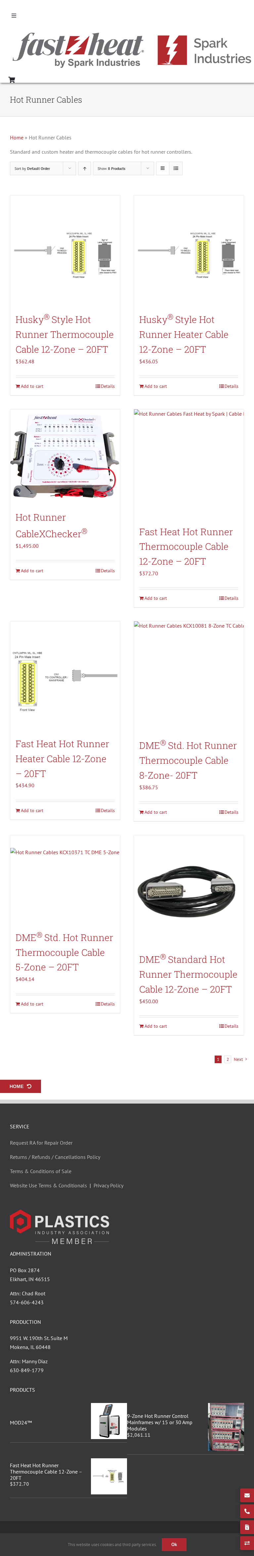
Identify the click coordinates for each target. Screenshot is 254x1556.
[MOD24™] (109, 1407)
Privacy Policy (108, 1185)
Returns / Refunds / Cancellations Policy (55, 1157)
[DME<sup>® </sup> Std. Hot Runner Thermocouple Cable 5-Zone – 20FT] (65, 879)
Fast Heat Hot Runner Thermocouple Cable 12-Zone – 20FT (186, 547)
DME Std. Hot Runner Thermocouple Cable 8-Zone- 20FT (188, 760)
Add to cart (32, 386)
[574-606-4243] (247, 1511)
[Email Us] (247, 1495)
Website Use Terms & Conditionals (50, 1185)
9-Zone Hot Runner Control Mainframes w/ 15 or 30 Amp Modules (159, 1422)
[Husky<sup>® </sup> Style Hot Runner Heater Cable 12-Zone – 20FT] (189, 250)
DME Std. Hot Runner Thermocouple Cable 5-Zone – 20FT (64, 952)
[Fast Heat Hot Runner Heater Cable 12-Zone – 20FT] (65, 676)
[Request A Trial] (247, 1543)
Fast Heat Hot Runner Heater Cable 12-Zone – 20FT (62, 759)
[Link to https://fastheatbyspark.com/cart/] (11, 80)
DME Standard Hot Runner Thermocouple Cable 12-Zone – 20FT (188, 974)
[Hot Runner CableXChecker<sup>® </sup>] (65, 457)
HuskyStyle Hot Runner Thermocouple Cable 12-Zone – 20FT (65, 334)
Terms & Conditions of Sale (40, 1171)
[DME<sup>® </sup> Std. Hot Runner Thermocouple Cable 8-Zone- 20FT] (189, 676)
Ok (174, 1544)
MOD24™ (21, 1422)
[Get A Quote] (247, 1527)
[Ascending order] (84, 168)
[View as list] (175, 168)
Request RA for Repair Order (41, 1142)
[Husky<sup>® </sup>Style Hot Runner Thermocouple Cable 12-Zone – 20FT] (65, 250)
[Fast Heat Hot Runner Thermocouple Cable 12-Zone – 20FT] (189, 464)
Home (16, 137)
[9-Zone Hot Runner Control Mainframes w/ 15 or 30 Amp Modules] (226, 1407)
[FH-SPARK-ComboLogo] (132, 33)
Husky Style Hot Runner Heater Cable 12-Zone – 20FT (184, 334)
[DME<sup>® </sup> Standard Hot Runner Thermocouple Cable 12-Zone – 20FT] (189, 890)
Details (108, 386)
